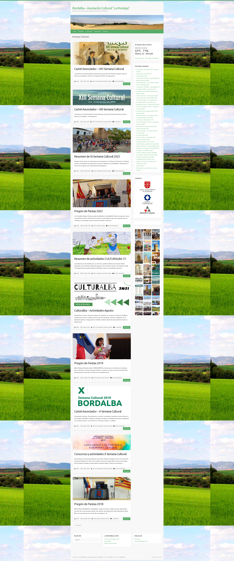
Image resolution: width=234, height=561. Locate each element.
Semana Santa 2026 (141, 76)
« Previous (78, 525)
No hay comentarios (119, 81)
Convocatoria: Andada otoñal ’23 (144, 120)
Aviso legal (107, 541)
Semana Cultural (107, 81)
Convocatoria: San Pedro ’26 (143, 74)
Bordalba (80, 31)
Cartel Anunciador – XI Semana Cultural (146, 130)
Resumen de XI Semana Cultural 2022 (97, 156)
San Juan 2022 (140, 133)
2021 (94, 273)
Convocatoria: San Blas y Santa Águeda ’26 (148, 78)
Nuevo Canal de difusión (142, 80)
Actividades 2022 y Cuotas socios (145, 141)
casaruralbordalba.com (141, 541)
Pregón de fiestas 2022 (88, 211)
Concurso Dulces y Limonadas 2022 (145, 137)
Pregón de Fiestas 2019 (88, 363)
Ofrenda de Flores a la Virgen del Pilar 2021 (147, 146)
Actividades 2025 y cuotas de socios (146, 89)
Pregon (98, 377)
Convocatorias (98, 81)
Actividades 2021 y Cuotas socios (145, 159)
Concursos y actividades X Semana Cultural (100, 454)
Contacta (105, 31)
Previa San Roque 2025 (142, 85)
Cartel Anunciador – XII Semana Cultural (147, 115)
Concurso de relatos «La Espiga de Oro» (147, 100)
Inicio (74, 31)
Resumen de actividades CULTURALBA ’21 (100, 258)
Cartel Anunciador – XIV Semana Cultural (99, 68)
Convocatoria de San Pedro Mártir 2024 (146, 98)
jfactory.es (137, 539)
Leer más (126, 83)
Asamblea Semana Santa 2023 (144, 117)
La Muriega (88, 31)
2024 (93, 121)
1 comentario (117, 121)
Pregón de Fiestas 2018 (88, 504)
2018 (94, 518)
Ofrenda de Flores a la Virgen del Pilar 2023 (147, 104)
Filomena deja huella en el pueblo (145, 157)
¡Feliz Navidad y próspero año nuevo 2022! (147, 144)
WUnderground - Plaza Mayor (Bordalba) (147, 58)
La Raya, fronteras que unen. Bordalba (146, 152)
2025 (93, 81)
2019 (94, 377)
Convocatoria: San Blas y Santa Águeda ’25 (148, 87)
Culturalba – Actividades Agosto (94, 310)
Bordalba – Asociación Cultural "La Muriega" (101, 8)
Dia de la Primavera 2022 (143, 139)
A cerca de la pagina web (111, 539)
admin (77, 81)
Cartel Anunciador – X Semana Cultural (97, 411)
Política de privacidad (110, 543)
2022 (94, 171)
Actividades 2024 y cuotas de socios (146, 102)
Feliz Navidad (140, 166)
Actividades (97, 31)
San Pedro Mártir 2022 (142, 135)
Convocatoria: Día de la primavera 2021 (146, 155)
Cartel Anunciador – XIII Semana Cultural (98, 109)
